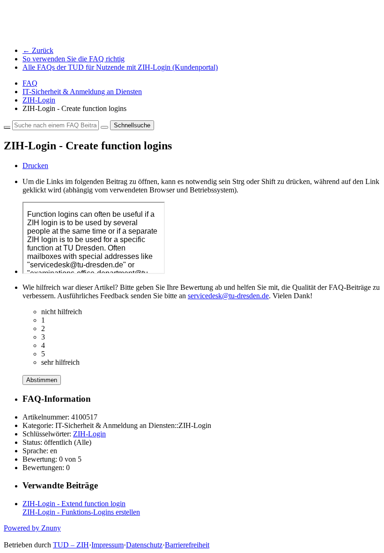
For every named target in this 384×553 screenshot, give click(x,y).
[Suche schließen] (7, 127)
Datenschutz (144, 545)
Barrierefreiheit (187, 545)
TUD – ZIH (71, 545)
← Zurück (37, 50)
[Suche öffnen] (104, 127)
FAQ (29, 83)
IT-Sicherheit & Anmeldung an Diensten (82, 92)
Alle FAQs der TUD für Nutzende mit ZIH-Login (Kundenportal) (120, 67)
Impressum (107, 545)
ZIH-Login (38, 100)
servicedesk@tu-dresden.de (228, 296)
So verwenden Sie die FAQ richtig (73, 59)
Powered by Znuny (32, 528)
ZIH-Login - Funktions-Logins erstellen (81, 512)
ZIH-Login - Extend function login (74, 504)
